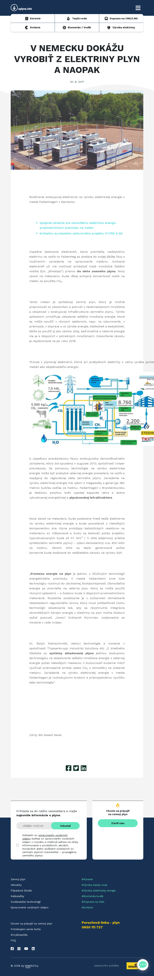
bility (31, 965)
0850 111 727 (92, 927)
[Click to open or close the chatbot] (142, 964)
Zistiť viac (118, 823)
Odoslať (65, 825)
